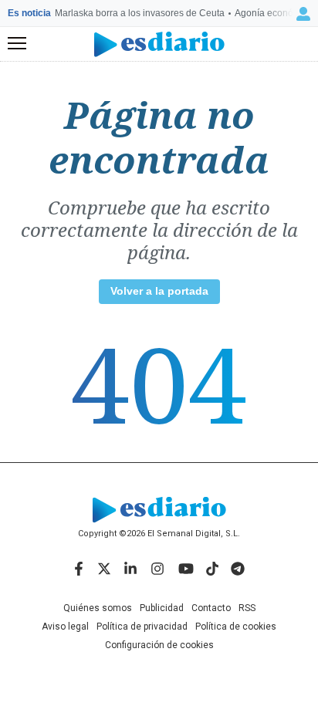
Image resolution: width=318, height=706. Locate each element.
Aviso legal (65, 626)
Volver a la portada (159, 291)
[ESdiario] (159, 44)
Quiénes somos (97, 608)
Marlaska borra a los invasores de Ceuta (140, 13)
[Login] (303, 14)
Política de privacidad (142, 626)
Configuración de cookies (159, 645)
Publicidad (162, 608)
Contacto (211, 608)
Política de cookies (235, 626)
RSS (246, 608)
